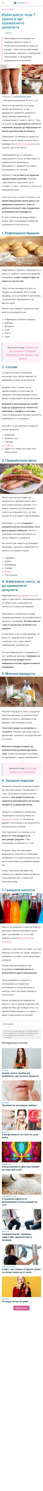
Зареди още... (21, 1308)
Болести (5, 1231)
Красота (5, 1132)
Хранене (5, 1071)
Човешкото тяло (9, 1196)
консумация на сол (26, 595)
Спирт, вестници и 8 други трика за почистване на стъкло (21, 1271)
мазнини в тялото (10, 819)
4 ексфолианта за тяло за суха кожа (20, 1136)
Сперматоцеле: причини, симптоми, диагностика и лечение (17, 1237)
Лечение (5, 1103)
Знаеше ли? (6, 1164)
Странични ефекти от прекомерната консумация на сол (19, 1202)
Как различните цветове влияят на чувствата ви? (21, 1168)
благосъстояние (8, 9)
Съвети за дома (8, 1267)
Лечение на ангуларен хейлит (19, 1105)
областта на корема (25, 144)
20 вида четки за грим (15, 1301)
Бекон (8, 571)
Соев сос (9, 445)
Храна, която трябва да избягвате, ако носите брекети (20, 1074)
